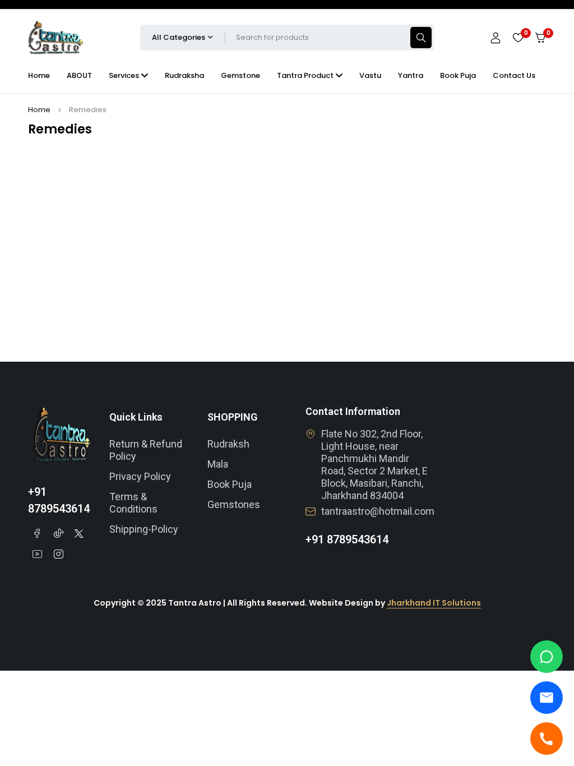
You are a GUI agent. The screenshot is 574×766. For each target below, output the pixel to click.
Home (39, 109)
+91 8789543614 (346, 539)
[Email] (546, 697)
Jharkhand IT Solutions (434, 602)
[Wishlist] (518, 37)
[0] (540, 38)
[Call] (546, 738)
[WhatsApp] (546, 656)
